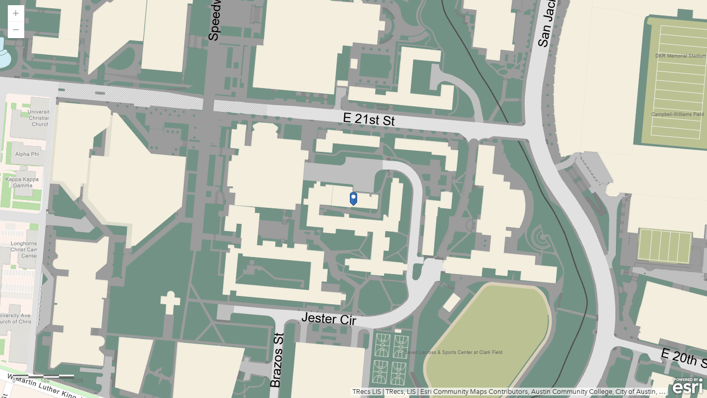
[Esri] (687, 386)
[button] (16, 13)
